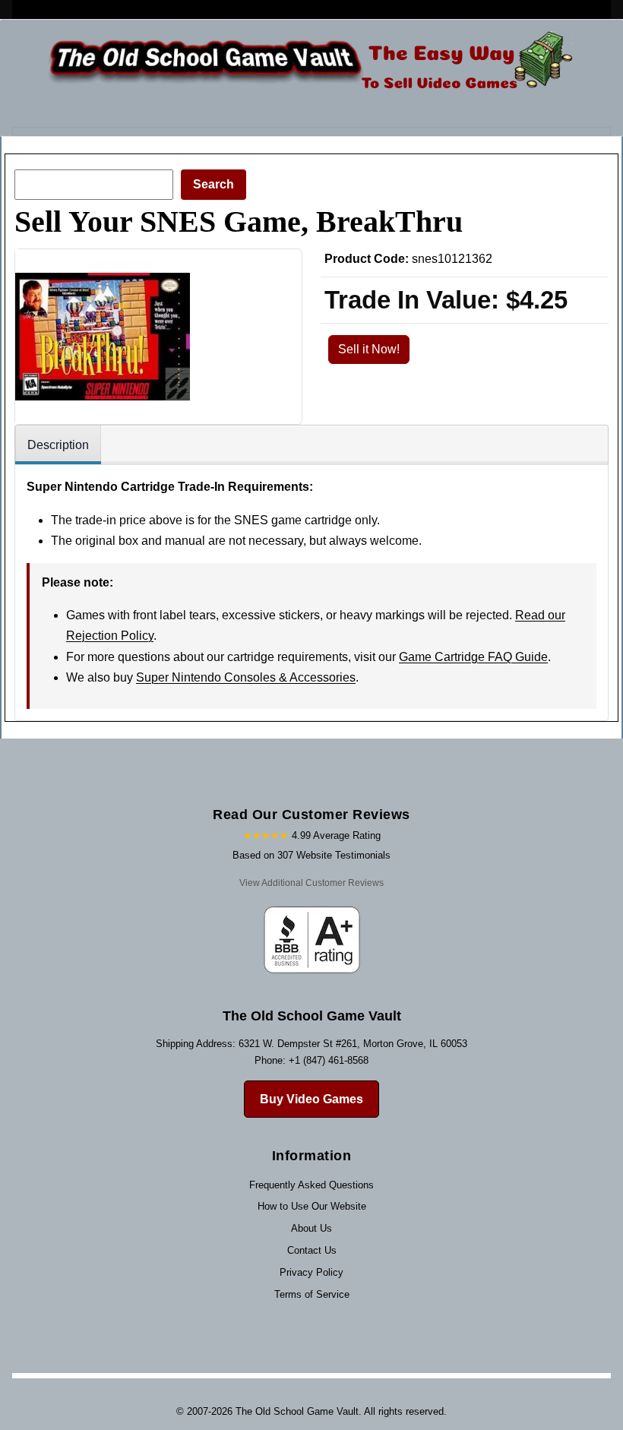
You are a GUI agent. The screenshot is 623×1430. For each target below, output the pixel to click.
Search (213, 184)
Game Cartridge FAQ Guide (473, 656)
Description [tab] (58, 444)
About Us (311, 1228)
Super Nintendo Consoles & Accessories (246, 677)
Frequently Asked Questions (311, 1185)
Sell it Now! (369, 349)
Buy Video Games (311, 1099)
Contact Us (312, 1250)
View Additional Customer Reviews (311, 883)
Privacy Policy (311, 1272)
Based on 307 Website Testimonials (311, 855)
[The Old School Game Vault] (307, 64)
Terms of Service (311, 1294)
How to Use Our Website (312, 1206)
